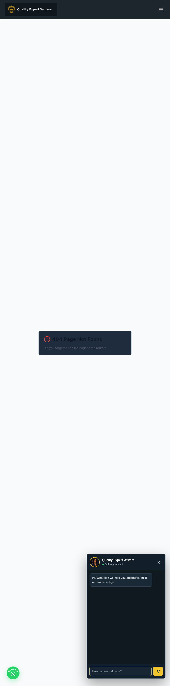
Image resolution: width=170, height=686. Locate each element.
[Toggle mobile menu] (161, 9)
